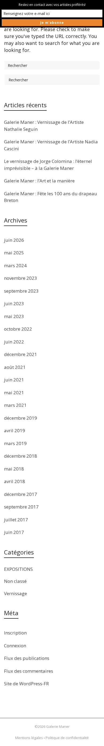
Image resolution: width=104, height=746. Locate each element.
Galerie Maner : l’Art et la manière (39, 181)
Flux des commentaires (28, 671)
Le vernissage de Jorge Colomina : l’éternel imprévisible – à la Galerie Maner (48, 164)
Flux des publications (26, 658)
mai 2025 (14, 253)
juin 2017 (14, 532)
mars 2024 (15, 265)
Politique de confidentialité (67, 737)
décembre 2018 (20, 456)
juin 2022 (14, 342)
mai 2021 (14, 392)
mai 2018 (14, 469)
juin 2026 (14, 240)
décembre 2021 (20, 354)
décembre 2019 (20, 418)
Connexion (15, 645)
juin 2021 (14, 380)
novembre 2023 (20, 278)
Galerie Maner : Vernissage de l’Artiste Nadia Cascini (51, 145)
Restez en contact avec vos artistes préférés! (52, 4)
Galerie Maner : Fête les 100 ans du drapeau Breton (50, 197)
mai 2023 (14, 316)
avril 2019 (14, 430)
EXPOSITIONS (18, 569)
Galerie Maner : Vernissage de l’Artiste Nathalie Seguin (44, 125)
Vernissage (15, 593)
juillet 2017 (16, 520)
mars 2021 (15, 405)
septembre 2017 (21, 507)
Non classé (15, 581)
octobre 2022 (18, 329)
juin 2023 (14, 303)
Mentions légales (29, 737)
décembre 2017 (20, 494)
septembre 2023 (21, 291)
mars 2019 (15, 443)
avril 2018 (14, 481)
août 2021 (15, 367)
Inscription (15, 633)
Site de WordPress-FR (26, 683)
